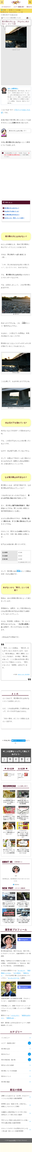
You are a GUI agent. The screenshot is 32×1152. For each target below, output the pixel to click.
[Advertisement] (16, 66)
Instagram (24, 939)
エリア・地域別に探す (19, 6)
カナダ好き (17, 973)
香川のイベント (6, 1076)
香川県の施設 (5, 1082)
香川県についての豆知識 (14, 10)
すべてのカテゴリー (6, 6)
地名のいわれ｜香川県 (23, 674)
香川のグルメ (5, 1054)
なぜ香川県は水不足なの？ (11, 214)
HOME (4, 10)
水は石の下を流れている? (11, 211)
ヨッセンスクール (13, 978)
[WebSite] (16, 884)
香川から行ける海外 (7, 1065)
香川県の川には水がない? (11, 208)
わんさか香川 (12, 1140)
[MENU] (2, 2)
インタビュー (5, 1037)
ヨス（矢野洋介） (13, 88)
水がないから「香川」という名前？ (13, 218)
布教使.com (10, 1018)
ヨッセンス (21, 970)
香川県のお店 (5, 1048)
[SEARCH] (30, 2)
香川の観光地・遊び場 (8, 1059)
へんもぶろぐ (15, 1015)
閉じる (10, 202)
